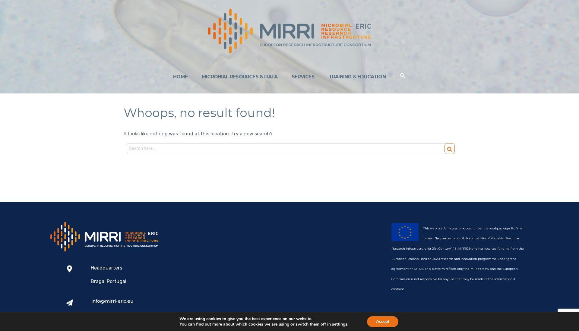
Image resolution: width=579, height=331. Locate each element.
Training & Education (357, 77)
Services (303, 77)
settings (339, 324)
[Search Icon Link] (403, 77)
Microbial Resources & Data (239, 77)
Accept (382, 321)
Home (180, 77)
